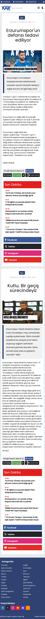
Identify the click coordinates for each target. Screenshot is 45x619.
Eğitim (25, 580)
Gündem (4, 565)
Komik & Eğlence (29, 585)
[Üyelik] (43, 2)
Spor (22, 17)
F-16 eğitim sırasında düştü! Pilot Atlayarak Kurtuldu (20, 203)
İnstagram (13, 253)
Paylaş (30, 171)
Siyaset (26, 591)
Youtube (12, 260)
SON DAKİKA (19, 2)
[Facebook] (3, 608)
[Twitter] (8, 608)
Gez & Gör (26, 588)
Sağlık (25, 565)
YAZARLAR (6, 2)
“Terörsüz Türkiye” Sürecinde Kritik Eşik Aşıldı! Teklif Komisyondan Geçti (22, 230)
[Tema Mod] (42, 7)
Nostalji (4, 585)
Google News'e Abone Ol (14, 171)
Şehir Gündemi (6, 568)
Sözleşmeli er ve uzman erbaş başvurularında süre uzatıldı (19, 212)
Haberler (4, 594)
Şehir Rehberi (28, 583)
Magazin (4, 588)
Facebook (12, 240)
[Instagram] (13, 608)
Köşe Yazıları (5, 597)
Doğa (3, 583)
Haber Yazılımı (40, 616)
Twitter (11, 246)
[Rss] (28, 608)
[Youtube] (18, 608)
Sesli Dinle (34, 175)
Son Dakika (27, 568)
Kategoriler (27, 594)
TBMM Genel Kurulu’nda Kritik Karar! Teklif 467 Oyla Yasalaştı (22, 221)
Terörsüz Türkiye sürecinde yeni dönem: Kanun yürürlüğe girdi (20, 194)
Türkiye (3, 577)
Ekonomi (26, 574)
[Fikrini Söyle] (23, 608)
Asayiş (25, 597)
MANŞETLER (32, 2)
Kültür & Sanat (6, 571)
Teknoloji (26, 577)
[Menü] (38, 8)
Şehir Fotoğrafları (7, 591)
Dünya (3, 574)
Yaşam (4, 580)
